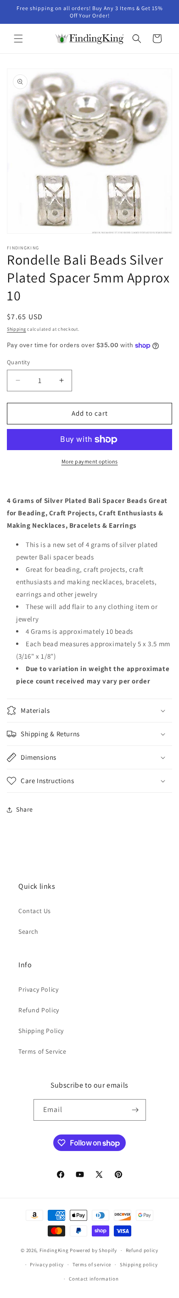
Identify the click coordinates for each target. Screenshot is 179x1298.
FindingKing (54, 1250)
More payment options (90, 461)
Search (28, 931)
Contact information (93, 1278)
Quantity (18, 362)
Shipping (16, 329)
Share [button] (24, 809)
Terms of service (92, 1264)
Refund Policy (38, 1010)
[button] (18, 38)
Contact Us (34, 911)
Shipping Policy (41, 1031)
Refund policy (142, 1250)
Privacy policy (47, 1264)
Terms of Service (42, 1051)
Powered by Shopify (93, 1250)
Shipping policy (139, 1264)
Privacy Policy (38, 989)
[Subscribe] (135, 1110)
